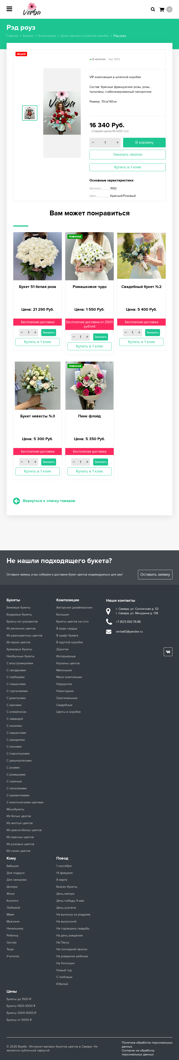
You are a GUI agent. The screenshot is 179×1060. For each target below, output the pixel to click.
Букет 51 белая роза (37, 286)
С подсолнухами (18, 753)
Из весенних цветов (21, 628)
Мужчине (13, 921)
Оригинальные (66, 698)
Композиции (67, 600)
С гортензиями (17, 691)
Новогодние (65, 691)
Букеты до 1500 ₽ (19, 999)
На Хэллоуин (65, 963)
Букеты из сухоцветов (22, 621)
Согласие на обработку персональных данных (138, 1052)
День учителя (66, 908)
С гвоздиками (16, 670)
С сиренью (14, 781)
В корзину (144, 142)
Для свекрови (17, 880)
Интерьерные (66, 656)
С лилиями (14, 726)
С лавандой (15, 719)
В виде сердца (66, 628)
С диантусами (16, 698)
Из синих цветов (18, 851)
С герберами (16, 677)
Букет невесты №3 (37, 416)
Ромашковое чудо (90, 286)
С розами (13, 767)
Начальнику (15, 928)
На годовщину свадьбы (73, 928)
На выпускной (66, 921)
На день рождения (69, 935)
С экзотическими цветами (25, 802)
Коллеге (12, 901)
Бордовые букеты (19, 614)
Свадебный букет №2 (141, 286)
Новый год (64, 970)
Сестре (12, 942)
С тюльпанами (17, 788)
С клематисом (16, 712)
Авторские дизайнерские (74, 607)
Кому (11, 858)
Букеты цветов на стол (72, 621)
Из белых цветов (19, 816)
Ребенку (12, 935)
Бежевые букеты (19, 607)
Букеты (13, 600)
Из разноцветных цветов (24, 635)
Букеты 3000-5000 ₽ (21, 1013)
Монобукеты (15, 809)
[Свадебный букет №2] (141, 255)
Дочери (12, 887)
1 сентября (64, 866)
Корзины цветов (68, 663)
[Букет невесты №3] (37, 385)
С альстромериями (20, 663)
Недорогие (64, 684)
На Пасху (62, 942)
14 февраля (64, 873)
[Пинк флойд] (89, 385)
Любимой (13, 908)
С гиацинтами (16, 684)
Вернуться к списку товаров (49, 501)
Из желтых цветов (20, 823)
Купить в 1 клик (127, 167)
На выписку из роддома (73, 914)
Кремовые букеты (19, 649)
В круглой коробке (69, 642)
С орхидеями (16, 740)
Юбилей (62, 984)
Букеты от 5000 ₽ (19, 1020)
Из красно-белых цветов (24, 830)
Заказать (49, 332)
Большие (62, 614)
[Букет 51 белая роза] (37, 256)
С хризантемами (18, 795)
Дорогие (62, 649)
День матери (65, 894)
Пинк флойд (89, 416)
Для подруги (16, 873)
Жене (11, 894)
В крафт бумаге (67, 635)
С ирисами (14, 705)
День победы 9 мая (70, 901)
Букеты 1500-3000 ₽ (21, 1006)
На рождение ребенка (72, 956)
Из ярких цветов (18, 642)
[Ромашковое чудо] (89, 256)
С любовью (64, 977)
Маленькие (64, 670)
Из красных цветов (20, 837)
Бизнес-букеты (66, 887)
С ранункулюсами (19, 760)
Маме (10, 914)
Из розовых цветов (20, 844)
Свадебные (64, 705)
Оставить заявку (155, 574)
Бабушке (13, 866)
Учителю (13, 956)
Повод (62, 858)
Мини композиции (69, 677)
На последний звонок (71, 949)
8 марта (61, 880)
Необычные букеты (20, 656)
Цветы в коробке (68, 712)
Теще (10, 949)
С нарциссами (16, 733)
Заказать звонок (127, 154)
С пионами (14, 746)
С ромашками (16, 774)
